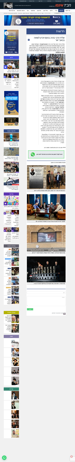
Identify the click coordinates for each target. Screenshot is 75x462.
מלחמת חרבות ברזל (12, 13)
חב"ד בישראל (31, 1)
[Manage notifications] (71, 456)
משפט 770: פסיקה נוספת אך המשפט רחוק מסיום (8, 256)
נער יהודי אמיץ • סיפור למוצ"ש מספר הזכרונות (13, 70)
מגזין (11, 336)
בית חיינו (6, 13)
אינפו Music (21, 10)
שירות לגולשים (7, 268)
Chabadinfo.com (23, 1)
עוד (28, 10)
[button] (4, 458)
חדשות (61, 10)
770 (56, 10)
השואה (47, 147)
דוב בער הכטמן (26, 13)
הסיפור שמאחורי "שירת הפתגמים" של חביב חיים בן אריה (8, 220)
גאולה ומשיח (11, 312)
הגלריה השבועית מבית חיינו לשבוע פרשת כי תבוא (8, 264)
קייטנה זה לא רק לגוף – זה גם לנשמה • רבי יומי (8, 82)
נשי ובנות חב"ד (58, 1)
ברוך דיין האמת (33, 13)
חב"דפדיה (49, 1)
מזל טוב (45, 10)
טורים (11, 389)
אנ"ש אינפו (12, 10)
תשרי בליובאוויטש (15, 184)
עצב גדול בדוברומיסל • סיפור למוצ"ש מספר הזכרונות (15, 83)
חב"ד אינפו (67, 1)
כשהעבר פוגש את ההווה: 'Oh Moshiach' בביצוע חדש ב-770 (8, 237)
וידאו (51, 10)
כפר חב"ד (20, 13)
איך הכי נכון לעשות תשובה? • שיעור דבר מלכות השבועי (8, 319)
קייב (45, 147)
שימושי (33, 10)
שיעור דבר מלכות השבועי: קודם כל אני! (8, 328)
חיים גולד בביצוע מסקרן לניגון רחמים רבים (11, 207)
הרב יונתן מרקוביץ (54, 147)
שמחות (17, 172)
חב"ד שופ (40, 1)
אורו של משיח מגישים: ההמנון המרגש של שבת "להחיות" (16, 220)
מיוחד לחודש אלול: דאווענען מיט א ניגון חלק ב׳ (15, 235)
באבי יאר (60, 147)
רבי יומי (39, 13)
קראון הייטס (8, 297)
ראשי (42, 13)
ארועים (39, 10)
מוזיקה (11, 194)
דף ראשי (67, 10)
